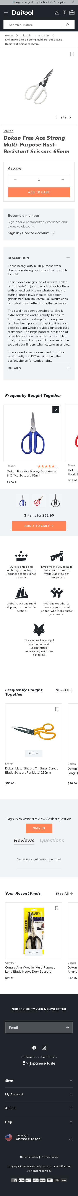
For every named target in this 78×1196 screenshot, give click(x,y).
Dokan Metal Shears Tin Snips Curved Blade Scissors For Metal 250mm (31, 770)
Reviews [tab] (24, 840)
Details (14, 368)
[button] (48, 466)
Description (18, 258)
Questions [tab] (52, 840)
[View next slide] (70, 117)
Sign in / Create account (28, 233)
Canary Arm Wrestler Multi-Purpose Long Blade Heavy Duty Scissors (30, 970)
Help (8, 1122)
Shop (9, 1080)
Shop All (62, 690)
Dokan (8, 131)
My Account (14, 1094)
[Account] (57, 12)
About (10, 1108)
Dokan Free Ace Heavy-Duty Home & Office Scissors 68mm (31, 473)
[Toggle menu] (6, 12)
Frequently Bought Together (23, 692)
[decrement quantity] (15, 179)
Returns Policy (29, 1157)
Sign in (39, 828)
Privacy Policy (49, 1157)
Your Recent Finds (23, 893)
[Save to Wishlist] (71, 53)
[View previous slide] (56, 117)
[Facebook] (34, 1048)
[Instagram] (44, 1048)
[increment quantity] (63, 179)
